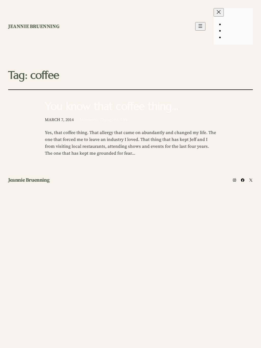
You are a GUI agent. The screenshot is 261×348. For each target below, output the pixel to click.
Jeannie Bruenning (33, 26)
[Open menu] (200, 26)
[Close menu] (219, 12)
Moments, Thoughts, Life (104, 119)
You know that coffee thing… (111, 106)
